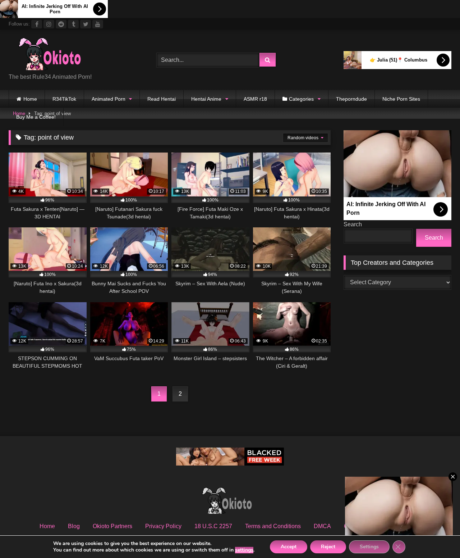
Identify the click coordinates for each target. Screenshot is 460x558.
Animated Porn (108, 99)
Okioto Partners (112, 526)
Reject (328, 546)
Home (30, 99)
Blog (74, 526)
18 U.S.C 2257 (213, 526)
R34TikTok (64, 99)
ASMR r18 (255, 99)
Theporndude (351, 99)
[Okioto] (53, 54)
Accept (288, 546)
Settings (369, 546)
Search (353, 224)
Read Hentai (161, 99)
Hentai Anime (206, 99)
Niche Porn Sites (401, 99)
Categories (301, 99)
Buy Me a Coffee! (36, 117)
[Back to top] (438, 537)
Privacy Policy (163, 526)
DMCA (322, 526)
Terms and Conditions (273, 526)
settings (244, 550)
